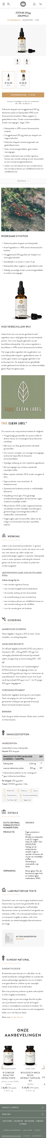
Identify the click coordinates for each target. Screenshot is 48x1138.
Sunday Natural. (17, 1017)
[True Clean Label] (14, 423)
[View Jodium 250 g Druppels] (17, 61)
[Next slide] (40, 1067)
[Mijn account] (34, 4)
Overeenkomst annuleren (11, 1136)
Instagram (29, 1121)
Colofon (27, 1136)
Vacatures (7, 1121)
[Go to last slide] (5, 1067)
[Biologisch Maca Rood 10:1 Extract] (30, 1055)
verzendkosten (35, 101)
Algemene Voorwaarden (12, 1130)
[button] (17, 61)
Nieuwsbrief (37, 1136)
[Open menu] (4, 4)
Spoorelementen (13, 20)
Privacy (37, 1130)
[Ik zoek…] (9, 4)
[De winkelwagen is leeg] (40, 4)
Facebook (18, 1121)
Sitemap (23, 1124)
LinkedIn (39, 1121)
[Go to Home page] (23, 4)
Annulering (27, 1130)
